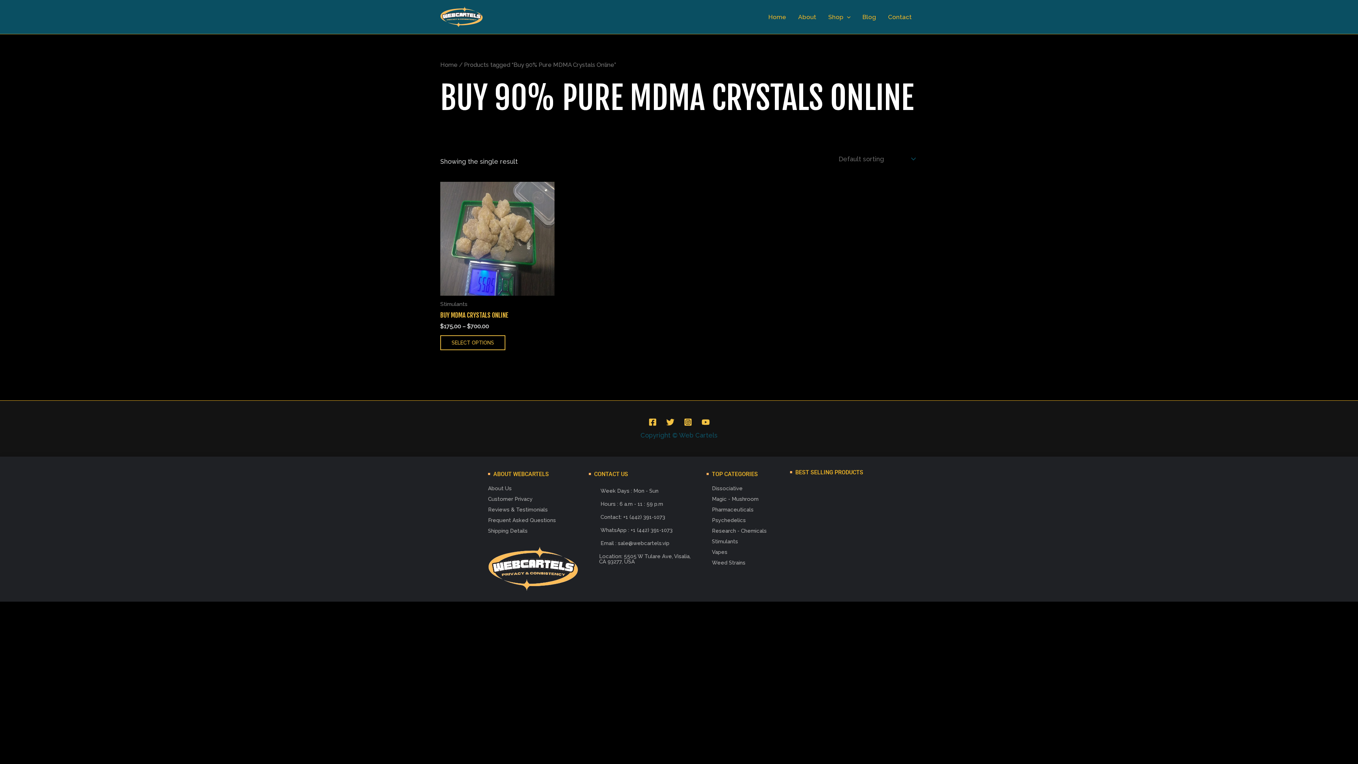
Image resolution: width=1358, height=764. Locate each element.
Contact (900, 17)
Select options (473, 343)
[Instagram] (688, 422)
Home (777, 17)
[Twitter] (670, 422)
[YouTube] (706, 422)
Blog (869, 17)
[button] (847, 17)
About (807, 17)
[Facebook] (653, 422)
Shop (835, 17)
